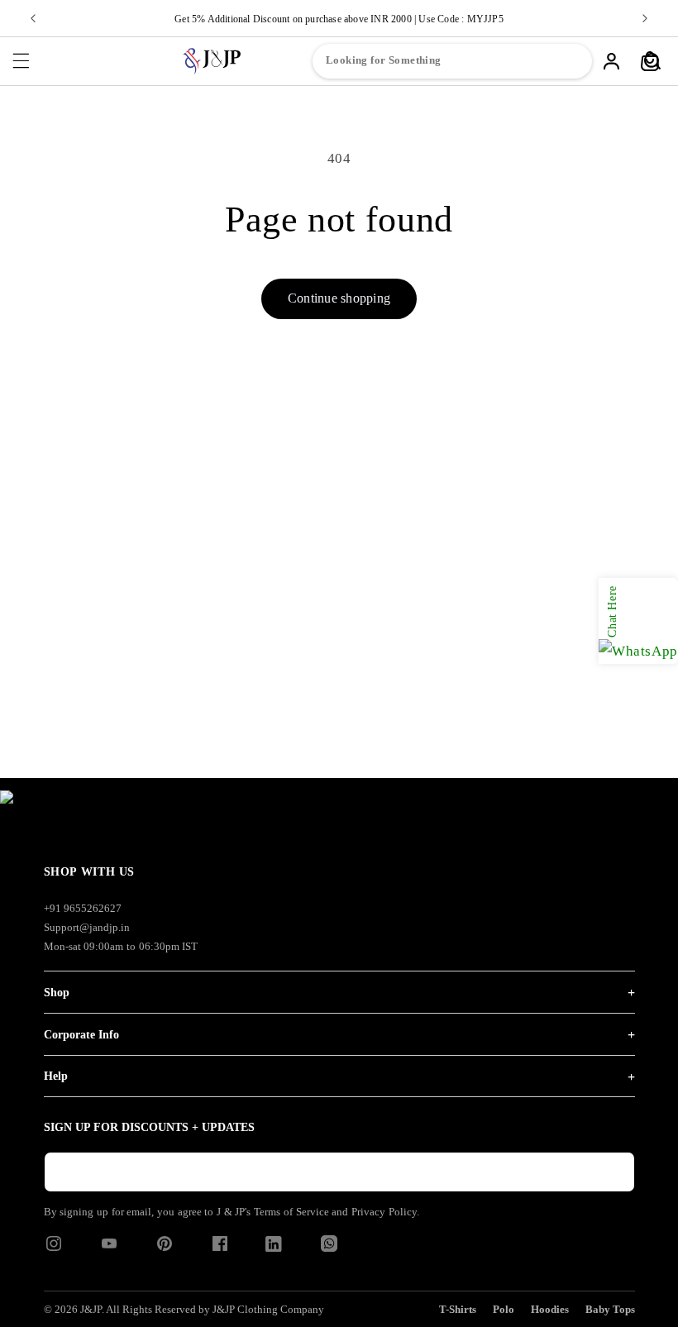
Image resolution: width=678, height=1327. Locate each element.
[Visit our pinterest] (164, 1249)
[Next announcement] (645, 18)
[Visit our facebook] (220, 1249)
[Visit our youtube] (109, 1249)
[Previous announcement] (33, 18)
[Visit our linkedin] (273, 1247)
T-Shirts (457, 1309)
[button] (21, 61)
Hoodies (550, 1309)
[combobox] (452, 61)
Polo (503, 1309)
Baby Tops (610, 1309)
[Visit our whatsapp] (329, 1247)
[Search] (652, 61)
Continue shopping (339, 298)
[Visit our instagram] (54, 1249)
